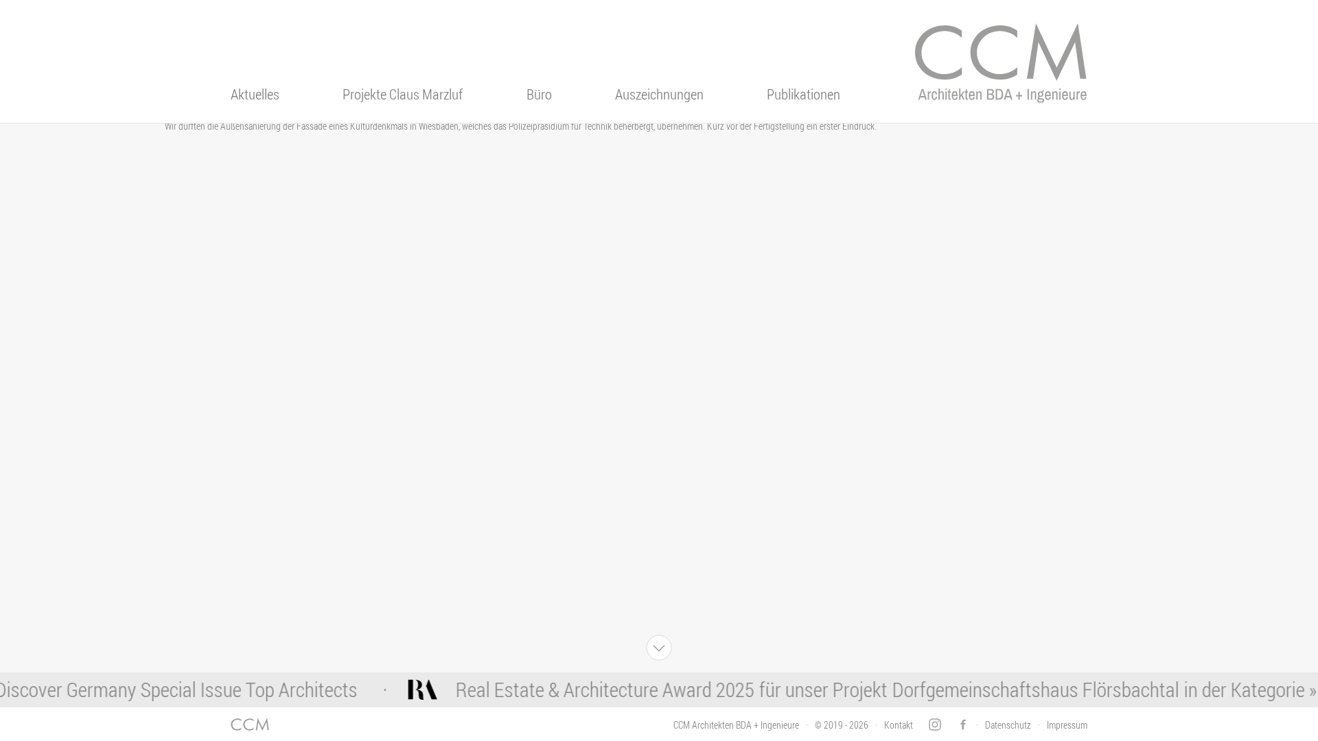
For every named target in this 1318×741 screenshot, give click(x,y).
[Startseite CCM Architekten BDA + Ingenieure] (1000, 72)
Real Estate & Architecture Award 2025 (592, 689)
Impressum (1067, 724)
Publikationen (803, 94)
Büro (539, 94)
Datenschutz (1008, 724)
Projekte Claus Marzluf (403, 94)
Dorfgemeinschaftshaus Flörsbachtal (1022, 689)
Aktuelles (255, 94)
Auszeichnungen (659, 94)
